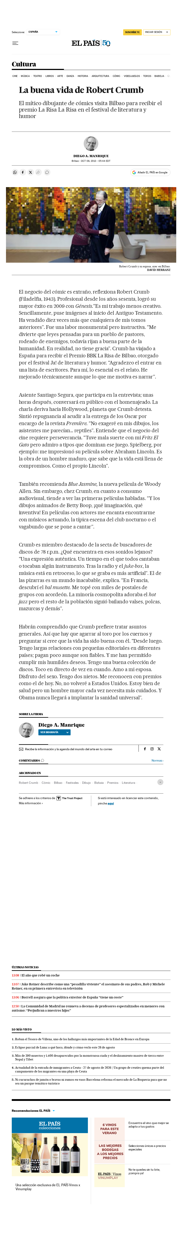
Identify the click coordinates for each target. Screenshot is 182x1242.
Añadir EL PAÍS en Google (152, 172)
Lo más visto (22, 1029)
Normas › (157, 760)
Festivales (72, 782)
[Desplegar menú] (15, 43)
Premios (112, 782)
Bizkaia (99, 782)
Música (25, 76)
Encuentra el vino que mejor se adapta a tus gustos (149, 1124)
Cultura (24, 64)
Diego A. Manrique (91, 156)
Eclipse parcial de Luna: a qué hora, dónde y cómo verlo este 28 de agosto (65, 1047)
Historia (83, 76)
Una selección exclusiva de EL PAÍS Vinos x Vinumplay (48, 1187)
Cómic (117, 76)
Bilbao (58, 782)
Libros (50, 76)
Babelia (159, 76)
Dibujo (86, 782)
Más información (30, 803)
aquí (111, 803)
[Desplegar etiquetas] (160, 782)
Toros (147, 76)
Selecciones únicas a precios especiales (147, 1147)
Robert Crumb (28, 782)
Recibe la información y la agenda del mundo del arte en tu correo (68, 749)
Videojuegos (132, 76)
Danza (70, 76)
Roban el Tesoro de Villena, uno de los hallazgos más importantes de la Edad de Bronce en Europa (82, 1039)
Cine (15, 76)
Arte (60, 76)
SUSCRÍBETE (132, 32)
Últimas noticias (25, 967)
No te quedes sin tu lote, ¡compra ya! (144, 1171)
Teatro (37, 76)
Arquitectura (100, 76)
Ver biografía (49, 732)
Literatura (128, 782)
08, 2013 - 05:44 (95, 161)
